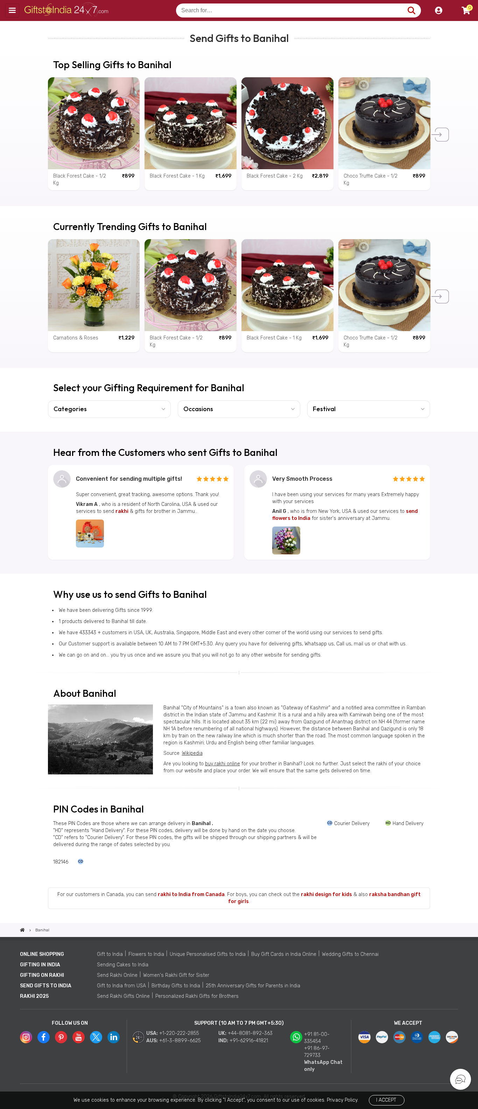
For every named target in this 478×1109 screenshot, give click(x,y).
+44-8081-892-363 (250, 1033)
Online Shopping (42, 954)
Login (438, 10)
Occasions (198, 409)
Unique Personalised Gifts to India (208, 954)
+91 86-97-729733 (317, 1051)
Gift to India (110, 954)
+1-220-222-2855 (179, 1033)
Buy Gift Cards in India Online (283, 954)
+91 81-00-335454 (317, 1037)
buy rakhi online (222, 764)
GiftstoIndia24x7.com (67, 10)
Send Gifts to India (45, 986)
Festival (324, 409)
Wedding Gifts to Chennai (350, 954)
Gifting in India (40, 965)
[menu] (12, 10)
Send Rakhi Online (117, 975)
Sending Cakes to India (122, 965)
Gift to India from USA (121, 986)
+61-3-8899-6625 (180, 1041)
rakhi (121, 511)
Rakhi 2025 (34, 996)
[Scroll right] (442, 135)
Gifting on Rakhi (42, 975)
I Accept (386, 1100)
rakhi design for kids (326, 894)
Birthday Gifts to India (176, 986)
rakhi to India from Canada (191, 894)
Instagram (26, 1037)
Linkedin (113, 1037)
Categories (70, 409)
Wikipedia (192, 753)
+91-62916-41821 (249, 1041)
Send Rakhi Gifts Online (123, 996)
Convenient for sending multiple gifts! (129, 478)
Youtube (78, 1037)
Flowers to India (146, 954)
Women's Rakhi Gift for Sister (176, 975)
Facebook (43, 1037)
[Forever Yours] (286, 540)
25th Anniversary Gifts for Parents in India (253, 986)
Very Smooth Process (302, 478)
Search (411, 10)
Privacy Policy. (342, 1100)
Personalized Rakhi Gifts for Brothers (197, 996)
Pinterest (61, 1037)
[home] (22, 930)
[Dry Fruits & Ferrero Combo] (90, 534)
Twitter (96, 1037)
